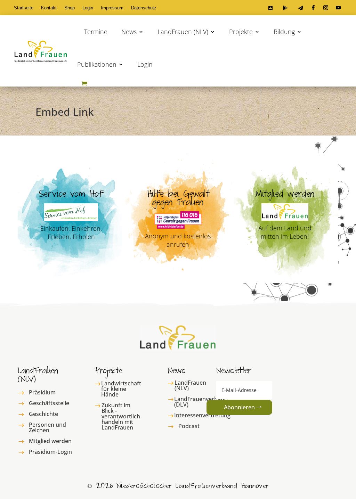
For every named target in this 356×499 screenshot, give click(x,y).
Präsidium (42, 392)
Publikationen (96, 64)
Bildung (284, 31)
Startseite (23, 8)
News (129, 31)
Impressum (112, 8)
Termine (95, 31)
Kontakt (49, 8)
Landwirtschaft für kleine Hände (121, 388)
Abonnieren (239, 407)
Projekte (241, 31)
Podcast (189, 426)
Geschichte (43, 414)
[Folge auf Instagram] (326, 8)
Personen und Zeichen (47, 427)
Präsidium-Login (50, 452)
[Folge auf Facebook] (313, 8)
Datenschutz (143, 8)
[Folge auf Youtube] (338, 8)
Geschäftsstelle (49, 403)
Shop (69, 8)
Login (87, 8)
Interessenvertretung (202, 415)
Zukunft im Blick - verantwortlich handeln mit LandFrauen (121, 416)
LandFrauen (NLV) (182, 31)
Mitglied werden (50, 441)
